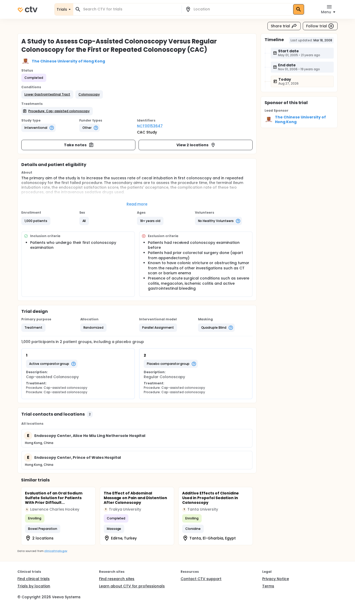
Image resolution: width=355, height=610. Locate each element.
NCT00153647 (150, 126)
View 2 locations (192, 145)
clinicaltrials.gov (55, 551)
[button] (47, 94)
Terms (268, 586)
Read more (137, 204)
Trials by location (33, 586)
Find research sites (116, 578)
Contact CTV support (201, 578)
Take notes (75, 145)
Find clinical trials (33, 578)
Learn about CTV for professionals (132, 586)
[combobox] (130, 9)
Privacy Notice (275, 578)
